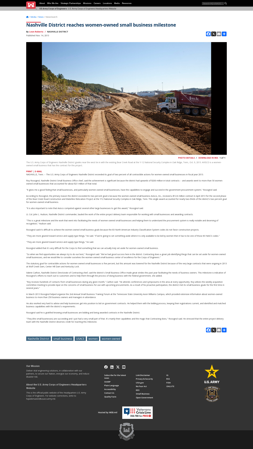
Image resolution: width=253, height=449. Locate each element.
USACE (80, 338)
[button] (225, 3)
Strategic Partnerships (71, 3)
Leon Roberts (36, 31)
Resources (126, 3)
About (42, 3)
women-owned (111, 338)
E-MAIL (38, 171)
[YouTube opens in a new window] (123, 367)
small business (62, 338)
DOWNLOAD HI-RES (208, 157)
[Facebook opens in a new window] (106, 367)
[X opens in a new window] (118, 367)
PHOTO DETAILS (186, 157)
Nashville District (38, 338)
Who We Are (52, 3)
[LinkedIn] (111, 367)
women (93, 338)
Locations (107, 3)
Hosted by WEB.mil (107, 412)
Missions (87, 3)
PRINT (29, 171)
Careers (97, 3)
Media (117, 3)
